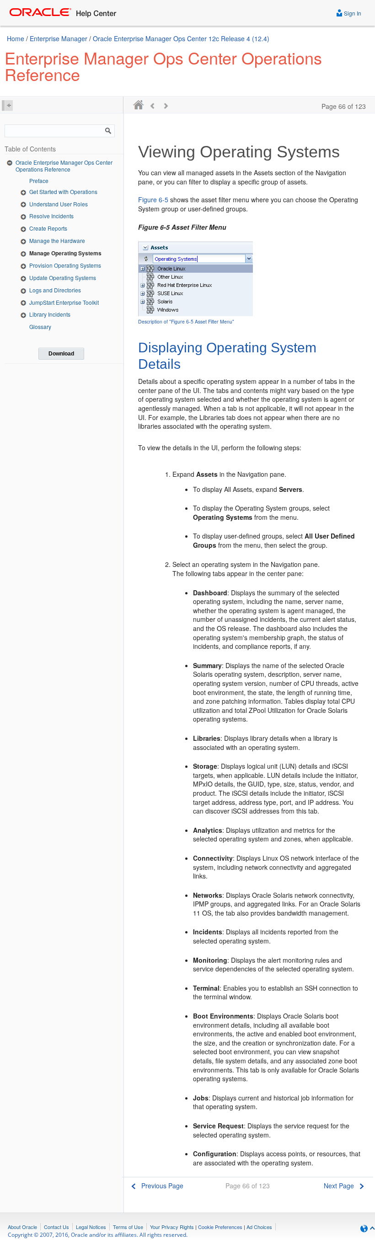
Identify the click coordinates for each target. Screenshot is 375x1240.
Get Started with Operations (63, 191)
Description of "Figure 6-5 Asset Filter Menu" (186, 321)
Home (15, 38)
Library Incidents (49, 314)
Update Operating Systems (62, 277)
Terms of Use (128, 1226)
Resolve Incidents (51, 216)
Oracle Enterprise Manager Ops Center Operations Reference (64, 165)
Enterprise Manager (58, 38)
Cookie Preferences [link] (220, 1226)
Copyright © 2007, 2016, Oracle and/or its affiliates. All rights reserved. (98, 1235)
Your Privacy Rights (172, 1226)
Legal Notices (91, 1226)
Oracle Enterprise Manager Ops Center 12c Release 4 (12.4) (181, 38)
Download (61, 353)
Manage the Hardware (57, 240)
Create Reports (48, 228)
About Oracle (22, 1226)
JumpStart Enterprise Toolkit (64, 302)
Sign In (352, 13)
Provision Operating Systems (65, 265)
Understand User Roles (58, 204)
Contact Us (56, 1226)
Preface (38, 180)
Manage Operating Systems (65, 253)
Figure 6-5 (153, 199)
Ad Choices (259, 1226)
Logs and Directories (55, 290)
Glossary (40, 326)
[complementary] (220, 1226)
